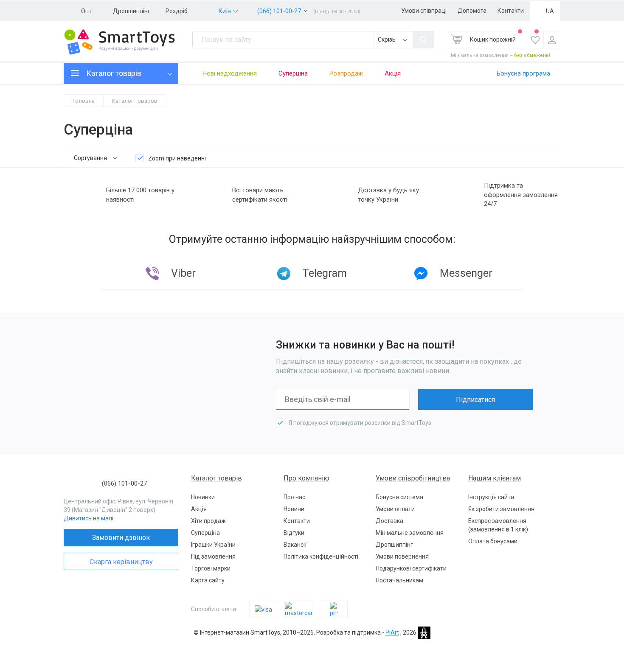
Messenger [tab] (466, 273)
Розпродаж (346, 73)
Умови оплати (395, 509)
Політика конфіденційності (321, 556)
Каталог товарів (216, 478)
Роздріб (177, 11)
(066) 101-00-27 (279, 11)
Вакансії (295, 544)
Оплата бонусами (492, 541)
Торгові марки (210, 568)
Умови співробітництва (413, 478)
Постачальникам (399, 580)
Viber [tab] (183, 273)
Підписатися (475, 400)
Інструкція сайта (491, 497)
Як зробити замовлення (501, 509)
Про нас (294, 497)
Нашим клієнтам (494, 478)
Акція (393, 73)
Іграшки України (213, 544)
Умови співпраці (424, 10)
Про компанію (306, 478)
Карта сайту (208, 580)
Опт (86, 11)
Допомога (472, 10)
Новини (294, 509)
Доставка (389, 520)
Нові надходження (229, 73)
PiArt (392, 632)
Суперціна (293, 73)
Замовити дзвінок (121, 538)
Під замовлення (213, 556)
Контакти (511, 10)
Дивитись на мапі (88, 518)
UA (550, 11)
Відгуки (294, 532)
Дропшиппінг (131, 11)
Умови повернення (402, 556)
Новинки (203, 497)
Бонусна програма (523, 73)
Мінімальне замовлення (410, 532)
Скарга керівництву (121, 562)
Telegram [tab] (325, 273)
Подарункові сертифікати (411, 568)
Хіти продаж (208, 520)
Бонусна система (399, 497)
